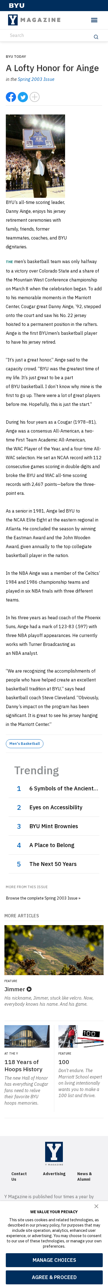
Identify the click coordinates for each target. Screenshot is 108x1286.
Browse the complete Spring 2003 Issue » (43, 898)
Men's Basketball (24, 743)
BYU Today (16, 56)
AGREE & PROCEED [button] (54, 1277)
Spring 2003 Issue (36, 79)
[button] (96, 1206)
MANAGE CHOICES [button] (54, 1260)
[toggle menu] (94, 20)
